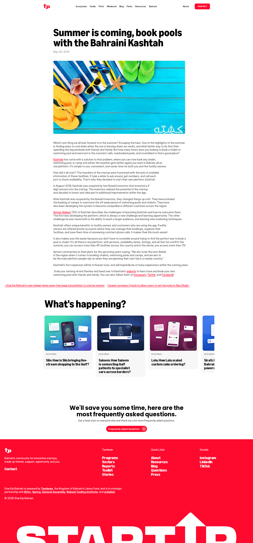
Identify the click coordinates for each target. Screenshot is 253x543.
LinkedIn (206, 462)
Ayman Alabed (61, 212)
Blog (154, 466)
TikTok (205, 466)
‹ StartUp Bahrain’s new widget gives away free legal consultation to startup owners (55, 285)
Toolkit (107, 470)
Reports (108, 466)
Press (155, 474)
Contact (10, 469)
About (155, 457)
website (131, 271)
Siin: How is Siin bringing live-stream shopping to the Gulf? (67, 362)
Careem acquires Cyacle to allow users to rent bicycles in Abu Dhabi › (148, 285)
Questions (159, 470)
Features (51, 354)
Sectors (108, 462)
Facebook (167, 274)
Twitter (151, 274)
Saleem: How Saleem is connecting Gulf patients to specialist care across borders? (114, 366)
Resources (159, 462)
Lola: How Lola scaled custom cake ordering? (168, 362)
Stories (108, 474)
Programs (110, 457)
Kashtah (58, 159)
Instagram (140, 274)
